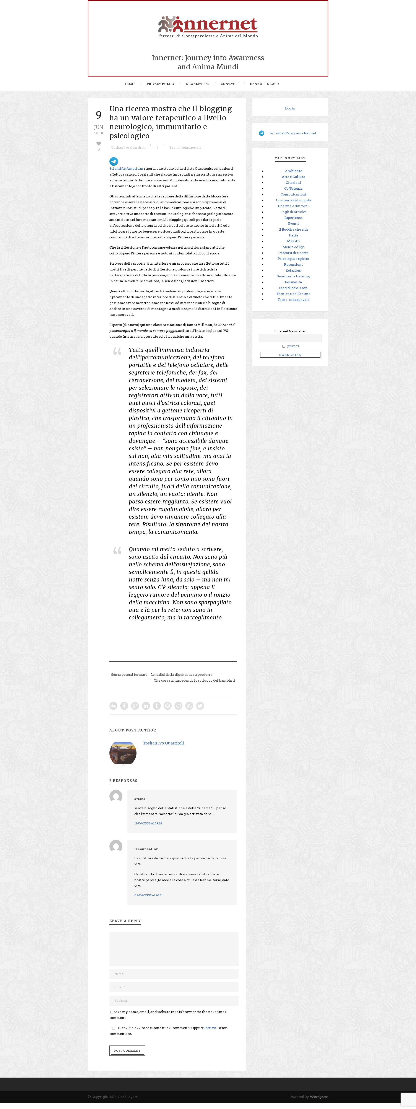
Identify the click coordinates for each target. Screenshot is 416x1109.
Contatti (230, 84)
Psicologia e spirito (293, 259)
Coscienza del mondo (293, 200)
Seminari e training (293, 276)
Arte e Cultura (293, 177)
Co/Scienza (293, 189)
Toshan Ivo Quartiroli (128, 148)
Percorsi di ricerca (294, 253)
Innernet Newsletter (290, 331)
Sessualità (293, 282)
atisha (139, 799)
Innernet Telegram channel (293, 133)
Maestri (293, 241)
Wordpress (319, 1097)
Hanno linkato (264, 84)
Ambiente (293, 171)
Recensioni (293, 265)
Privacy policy (161, 84)
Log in (290, 108)
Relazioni (294, 270)
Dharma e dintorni (293, 206)
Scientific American (126, 169)
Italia (293, 235)
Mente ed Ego (294, 247)
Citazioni (293, 183)
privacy (293, 346)
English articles (294, 212)
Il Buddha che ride (294, 229)
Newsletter (198, 84)
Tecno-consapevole (185, 148)
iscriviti (211, 1028)
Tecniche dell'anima (293, 294)
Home (130, 84)
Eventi (293, 224)
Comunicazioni (293, 194)
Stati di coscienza (293, 288)
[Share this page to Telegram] (113, 161)
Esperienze (293, 218)
